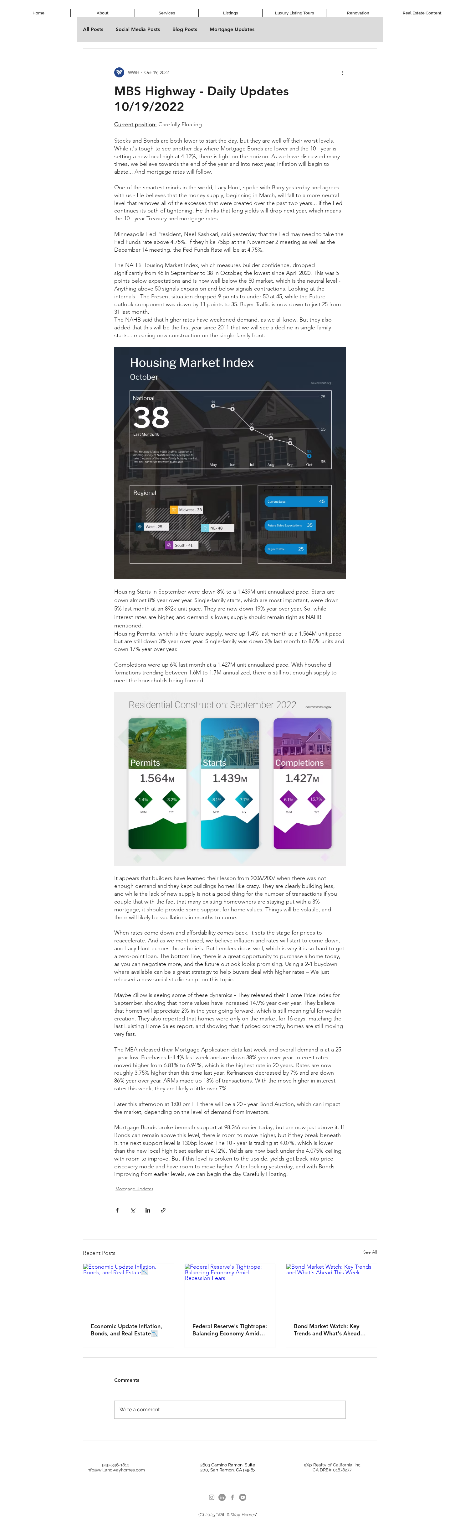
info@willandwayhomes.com (116, 1469)
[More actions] (342, 72)
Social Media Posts (138, 29)
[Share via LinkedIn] (148, 1210)
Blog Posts (184, 29)
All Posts (93, 29)
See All (370, 1252)
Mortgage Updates (232, 29)
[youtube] (242, 1497)
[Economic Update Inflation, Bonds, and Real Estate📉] (128, 1289)
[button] (166, 13)
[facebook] (232, 1497)
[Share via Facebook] (117, 1210)
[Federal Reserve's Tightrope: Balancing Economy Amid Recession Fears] (230, 1289)
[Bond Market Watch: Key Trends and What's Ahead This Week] (331, 1289)
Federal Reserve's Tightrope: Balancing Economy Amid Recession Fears (229, 1330)
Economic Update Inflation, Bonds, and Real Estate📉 (126, 1330)
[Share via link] (163, 1210)
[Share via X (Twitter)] (132, 1210)
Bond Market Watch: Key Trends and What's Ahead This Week (327, 1330)
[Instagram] (211, 1497)
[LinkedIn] (222, 1497)
